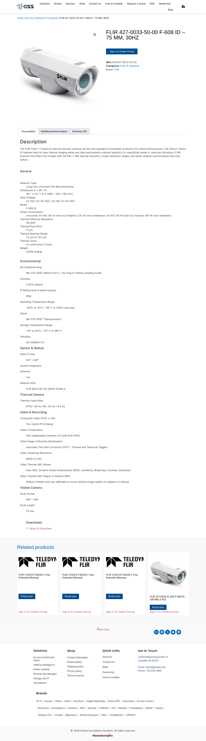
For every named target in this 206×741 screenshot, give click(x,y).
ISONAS (104, 708)
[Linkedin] (178, 632)
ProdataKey (136, 708)
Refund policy (74, 662)
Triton (104, 715)
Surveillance (40, 683)
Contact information (77, 657)
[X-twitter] (167, 632)
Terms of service (75, 675)
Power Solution (41, 669)
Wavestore (71, 715)
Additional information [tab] (54, 131)
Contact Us (95, 3)
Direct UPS (114, 701)
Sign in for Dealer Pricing (33, 611)
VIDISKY (131, 715)
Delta (67, 701)
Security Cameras (34, 18)
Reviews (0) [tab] (79, 131)
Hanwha (72, 708)
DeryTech (78, 701)
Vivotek (59, 715)
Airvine (48, 701)
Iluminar (92, 708)
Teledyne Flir (45, 715)
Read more (27, 596)
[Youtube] (173, 632)
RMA (152, 3)
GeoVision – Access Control (138, 701)
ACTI (39, 701)
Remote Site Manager (45, 674)
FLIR (122, 65)
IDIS (82, 708)
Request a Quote (136, 3)
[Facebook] (162, 632)
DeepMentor (116, 715)
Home (20, 18)
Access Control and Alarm (43, 659)
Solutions (45, 3)
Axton (58, 701)
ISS (114, 708)
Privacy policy (74, 671)
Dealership (165, 3)
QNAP (149, 708)
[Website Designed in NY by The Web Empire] (103, 736)
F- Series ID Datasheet (39, 528)
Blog (170, 9)
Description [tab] (28, 131)
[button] (95, 34)
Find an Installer (114, 3)
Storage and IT (41, 678)
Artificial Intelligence (44, 665)
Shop (82, 3)
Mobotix (123, 708)
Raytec (159, 708)
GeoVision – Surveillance (51, 708)
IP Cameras (52, 18)
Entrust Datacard (89, 715)
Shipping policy (75, 666)
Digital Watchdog (96, 701)
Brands (58, 3)
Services (70, 3)
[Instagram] (156, 632)
